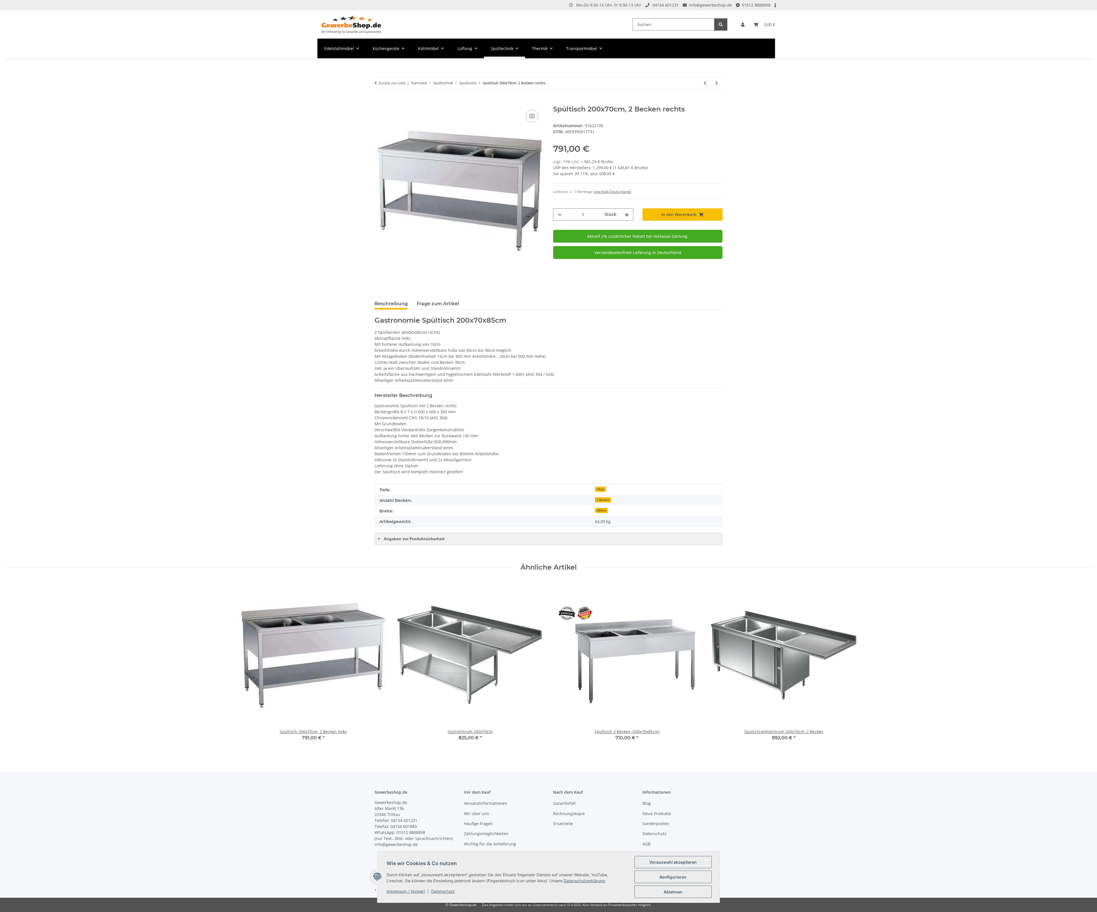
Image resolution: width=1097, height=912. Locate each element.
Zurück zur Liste (392, 82)
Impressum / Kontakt (406, 891)
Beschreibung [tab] (391, 303)
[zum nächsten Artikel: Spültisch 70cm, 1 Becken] (716, 83)
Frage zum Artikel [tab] (438, 303)
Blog (646, 803)
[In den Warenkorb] (379, 102)
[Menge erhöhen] (626, 214)
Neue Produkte (656, 813)
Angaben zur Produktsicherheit (411, 538)
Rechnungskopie (569, 813)
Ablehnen (673, 891)
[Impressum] (775, 5)
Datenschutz (443, 891)
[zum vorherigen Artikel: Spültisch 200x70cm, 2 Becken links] (705, 83)
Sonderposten (655, 823)
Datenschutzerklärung (584, 880)
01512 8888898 (756, 5)
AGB (646, 844)
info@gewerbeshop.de (710, 5)
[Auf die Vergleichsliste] (532, 116)
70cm (600, 489)
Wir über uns (476, 813)
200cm (601, 510)
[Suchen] (720, 24)
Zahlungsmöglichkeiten (486, 833)
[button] (742, 24)
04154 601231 (665, 5)
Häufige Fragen (478, 823)
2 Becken (603, 500)
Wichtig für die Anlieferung (490, 844)
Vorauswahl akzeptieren (673, 862)
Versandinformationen (485, 803)
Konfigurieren (673, 877)
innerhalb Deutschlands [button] (612, 191)
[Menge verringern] (559, 214)
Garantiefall (564, 803)
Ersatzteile (563, 823)
